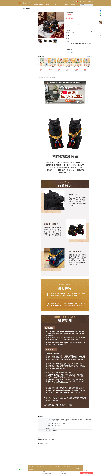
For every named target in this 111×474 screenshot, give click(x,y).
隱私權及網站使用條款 (47, 473)
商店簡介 (44, 471)
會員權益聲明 (63, 473)
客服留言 (62, 471)
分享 (68, 52)
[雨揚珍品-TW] (25, 3)
